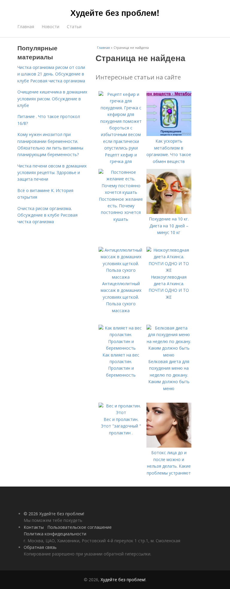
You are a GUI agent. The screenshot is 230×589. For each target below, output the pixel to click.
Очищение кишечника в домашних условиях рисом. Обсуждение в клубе (52, 98)
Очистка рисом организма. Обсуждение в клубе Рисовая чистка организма (47, 215)
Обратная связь (40, 547)
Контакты (34, 527)
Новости (50, 26)
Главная (25, 26)
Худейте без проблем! (114, 12)
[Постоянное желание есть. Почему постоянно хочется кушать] (121, 192)
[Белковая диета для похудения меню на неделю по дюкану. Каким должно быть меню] (168, 355)
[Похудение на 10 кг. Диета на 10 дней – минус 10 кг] (168, 212)
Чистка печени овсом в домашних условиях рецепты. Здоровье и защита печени (52, 172)
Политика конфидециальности (55, 534)
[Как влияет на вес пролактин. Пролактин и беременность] (121, 348)
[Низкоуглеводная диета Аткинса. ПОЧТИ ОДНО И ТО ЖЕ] (168, 270)
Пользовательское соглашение (79, 527)
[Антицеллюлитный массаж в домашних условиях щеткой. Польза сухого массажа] (121, 277)
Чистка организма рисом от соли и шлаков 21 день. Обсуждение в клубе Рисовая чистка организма (51, 74)
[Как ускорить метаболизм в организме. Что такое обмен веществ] (168, 134)
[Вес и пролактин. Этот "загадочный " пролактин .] (121, 412)
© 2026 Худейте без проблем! (54, 513)
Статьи (74, 26)
